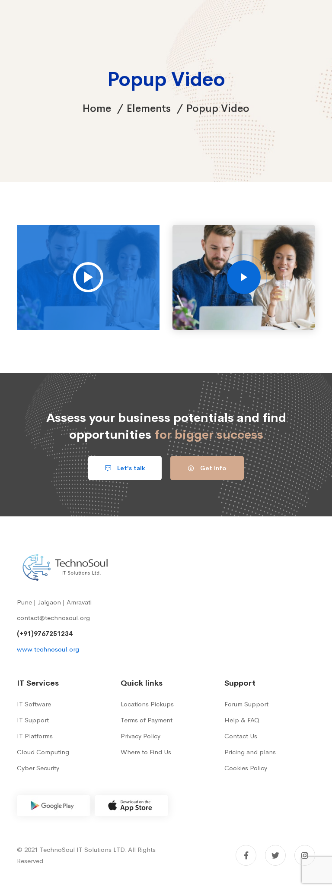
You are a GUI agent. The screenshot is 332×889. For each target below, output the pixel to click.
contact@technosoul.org (53, 618)
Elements (149, 108)
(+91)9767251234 (45, 634)
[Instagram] (304, 855)
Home (97, 108)
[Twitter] (275, 855)
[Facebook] (246, 855)
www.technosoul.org (48, 649)
